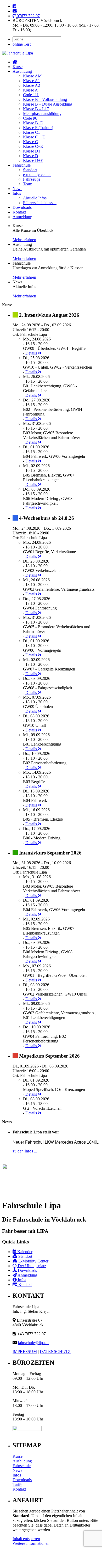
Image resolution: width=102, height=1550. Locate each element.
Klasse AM (32, 76)
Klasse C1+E (34, 137)
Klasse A (30, 90)
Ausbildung (22, 71)
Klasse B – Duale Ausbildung (47, 104)
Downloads (22, 207)
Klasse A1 (31, 80)
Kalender (24, 1251)
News (17, 188)
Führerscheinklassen (39, 202)
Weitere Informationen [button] (31, 1543)
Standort (30, 170)
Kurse (17, 66)
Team (27, 184)
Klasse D (30, 156)
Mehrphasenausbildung (42, 113)
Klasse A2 (31, 85)
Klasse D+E (33, 160)
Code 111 (31, 95)
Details (31, 353)
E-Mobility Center (32, 1261)
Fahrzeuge (31, 179)
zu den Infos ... (25, 1151)
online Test (22, 44)
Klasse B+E (33, 123)
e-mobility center (37, 174)
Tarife (17, 1484)
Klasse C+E (33, 146)
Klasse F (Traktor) (38, 127)
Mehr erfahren (24, 239)
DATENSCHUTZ (55, 1351)
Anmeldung (22, 217)
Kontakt (19, 212)
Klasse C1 (31, 132)
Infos (17, 193)
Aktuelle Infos (35, 198)
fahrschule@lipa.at (33, 1342)
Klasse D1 (31, 151)
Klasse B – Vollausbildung (45, 99)
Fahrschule (22, 165)
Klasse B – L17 (36, 109)
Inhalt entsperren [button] (26, 1538)
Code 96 (30, 118)
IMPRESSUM (25, 1351)
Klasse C (30, 141)
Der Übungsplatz (31, 1266)
